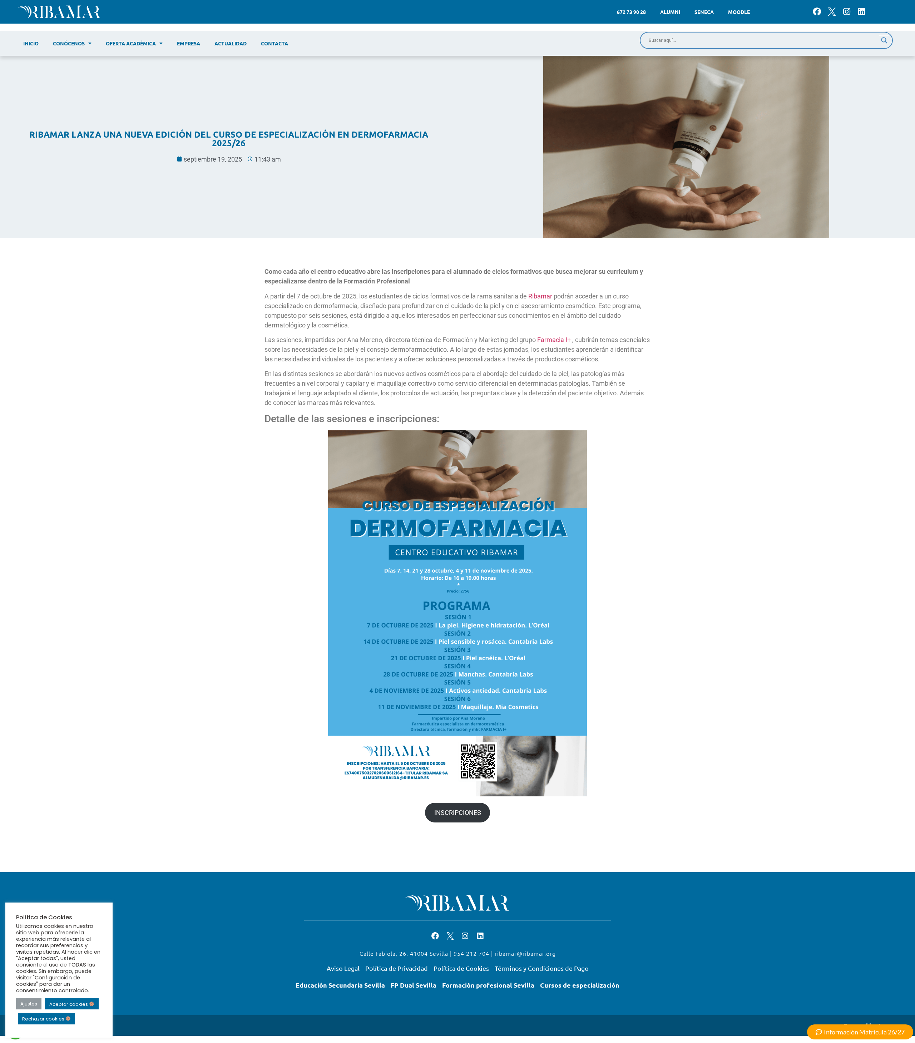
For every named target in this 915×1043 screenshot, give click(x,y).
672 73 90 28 (631, 12)
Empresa (188, 43)
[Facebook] (817, 11)
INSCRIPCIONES (457, 812)
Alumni (670, 12)
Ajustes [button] (28, 1003)
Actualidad (230, 43)
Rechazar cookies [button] (43, 1018)
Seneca (704, 12)
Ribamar (541, 296)
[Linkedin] (861, 11)
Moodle (739, 12)
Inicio (31, 43)
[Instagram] (846, 11)
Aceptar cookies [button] (69, 1003)
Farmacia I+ (554, 339)
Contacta (274, 43)
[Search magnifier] (884, 40)
